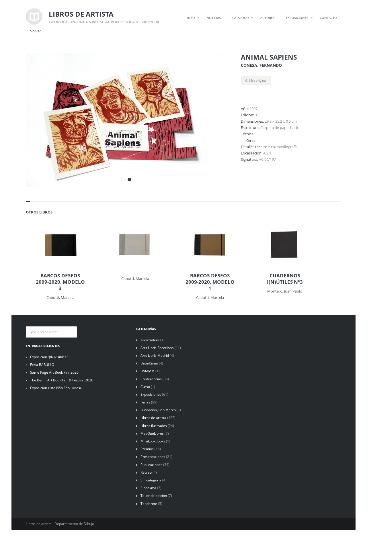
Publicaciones (151, 464)
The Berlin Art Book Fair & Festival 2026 (61, 380)
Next (214, 65)
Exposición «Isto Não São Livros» (56, 387)
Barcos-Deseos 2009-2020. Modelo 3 (60, 282)
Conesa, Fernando (261, 65)
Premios (147, 448)
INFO (191, 17)
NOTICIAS (213, 17)
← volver (33, 31)
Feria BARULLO (42, 364)
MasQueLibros (152, 433)
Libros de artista (153, 417)
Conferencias (151, 379)
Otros (250, 140)
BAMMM (147, 371)
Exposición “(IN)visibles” (49, 356)
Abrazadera (149, 340)
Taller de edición (153, 495)
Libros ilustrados (153, 425)
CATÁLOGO (240, 17)
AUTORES (267, 17)
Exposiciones (150, 394)
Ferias (145, 402)
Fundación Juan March (158, 409)
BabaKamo (149, 363)
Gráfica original (255, 80)
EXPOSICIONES (297, 17)
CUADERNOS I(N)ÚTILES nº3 (285, 279)
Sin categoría (150, 480)
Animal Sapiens (269, 57)
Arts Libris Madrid (154, 355)
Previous (204, 65)
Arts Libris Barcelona (157, 347)
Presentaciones (152, 456)
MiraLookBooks (152, 441)
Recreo (146, 472)
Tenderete (148, 503)
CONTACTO (328, 17)
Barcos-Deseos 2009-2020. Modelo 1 (210, 282)
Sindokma (148, 487)
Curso (145, 386)
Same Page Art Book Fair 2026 (54, 372)
